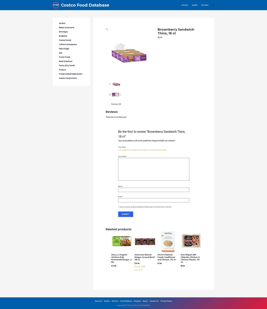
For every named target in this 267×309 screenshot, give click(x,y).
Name (120, 186)
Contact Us (154, 301)
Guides (195, 5)
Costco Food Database (85, 5)
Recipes (137, 301)
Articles (185, 5)
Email (120, 196)
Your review (122, 156)
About (145, 301)
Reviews (204, 5)
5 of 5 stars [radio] (162, 150)
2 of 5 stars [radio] (132, 150)
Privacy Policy (166, 301)
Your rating (121, 147)
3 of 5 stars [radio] (142, 150)
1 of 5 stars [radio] (123, 150)
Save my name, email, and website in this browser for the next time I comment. (146, 207)
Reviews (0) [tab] (116, 104)
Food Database (126, 301)
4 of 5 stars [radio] (152, 150)
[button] (213, 5)
